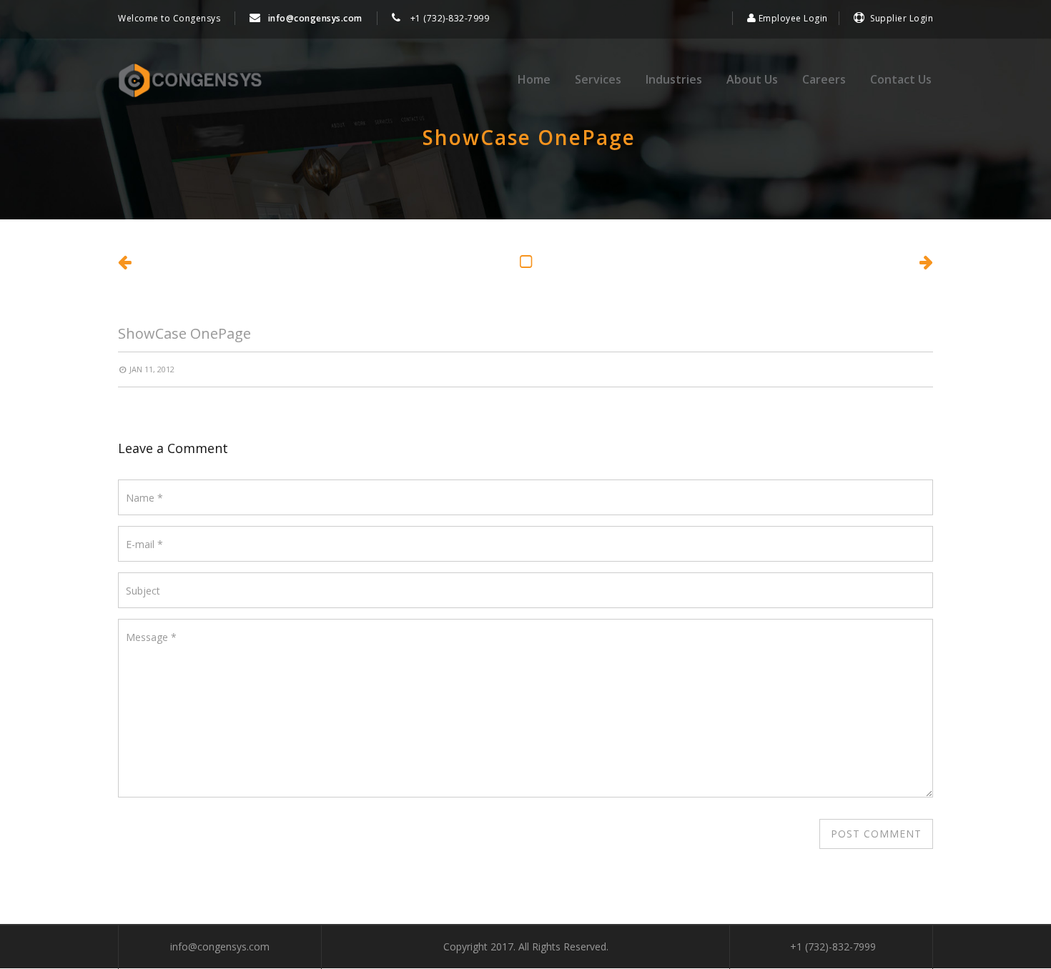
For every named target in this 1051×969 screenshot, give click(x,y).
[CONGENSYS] (190, 81)
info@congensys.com (315, 18)
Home (534, 79)
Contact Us (901, 79)
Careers (824, 79)
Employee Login (792, 18)
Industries (674, 79)
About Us (752, 79)
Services (598, 79)
